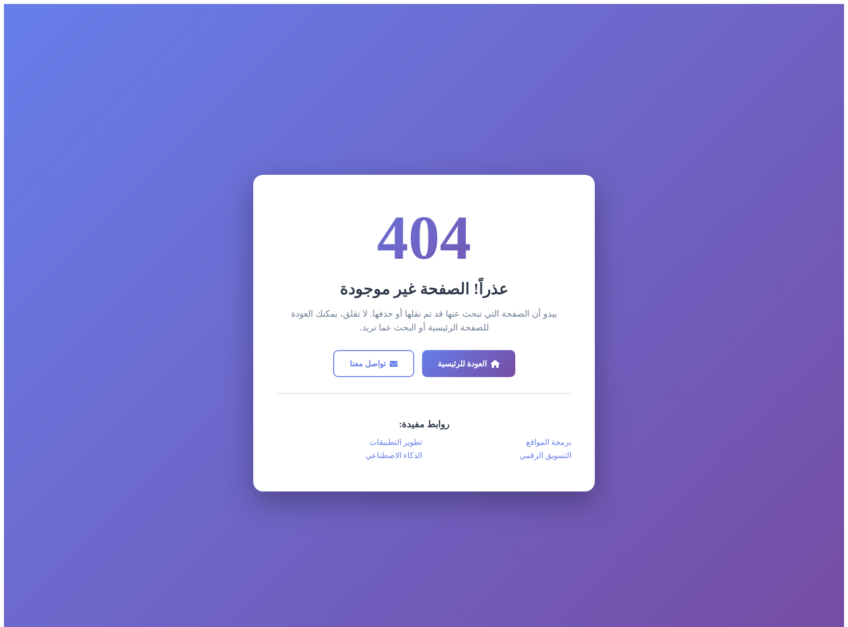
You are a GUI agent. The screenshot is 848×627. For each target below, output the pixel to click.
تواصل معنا (368, 363)
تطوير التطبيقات (396, 442)
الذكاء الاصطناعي (394, 455)
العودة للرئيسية (462, 363)
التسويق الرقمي (545, 455)
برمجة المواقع (548, 442)
